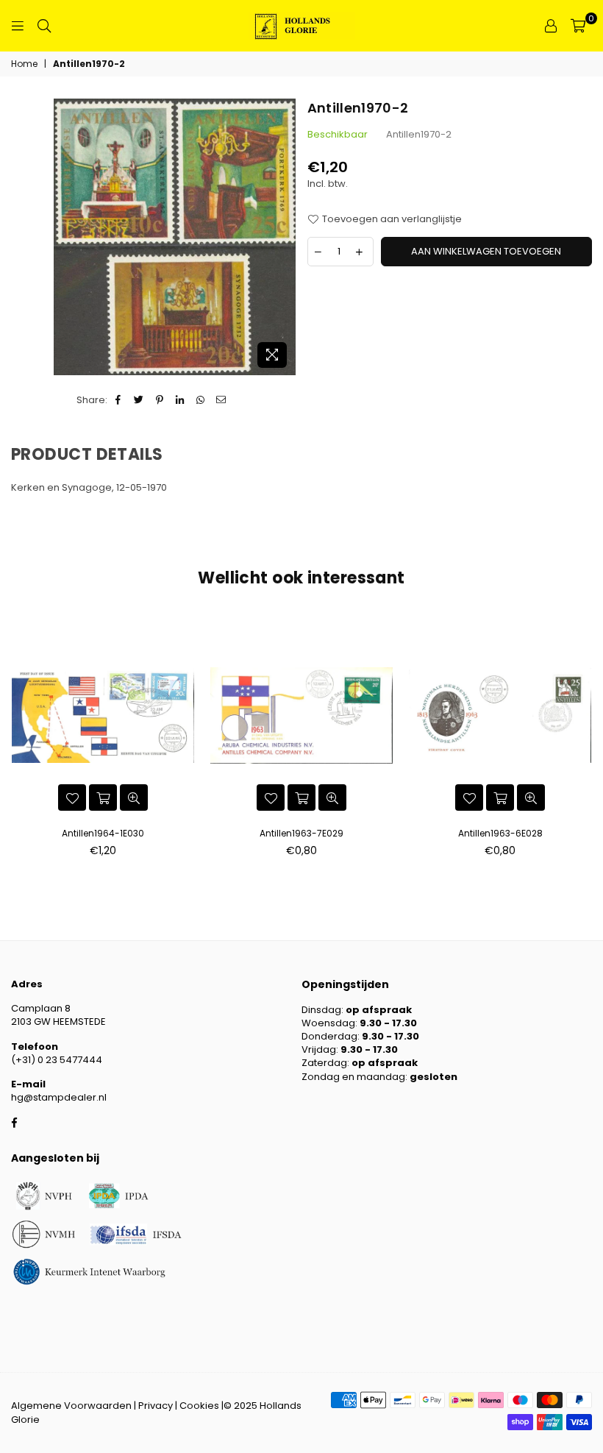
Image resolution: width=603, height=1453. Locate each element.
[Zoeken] (44, 26)
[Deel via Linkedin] (180, 400)
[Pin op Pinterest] (159, 400)
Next (586, 740)
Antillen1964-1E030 (103, 833)
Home (24, 64)
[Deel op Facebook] (118, 400)
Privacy (155, 1406)
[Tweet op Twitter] (139, 400)
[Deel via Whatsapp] (201, 400)
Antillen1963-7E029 (301, 833)
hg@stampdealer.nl (59, 1097)
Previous (16, 740)
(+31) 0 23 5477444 (56, 1060)
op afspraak (379, 1010)
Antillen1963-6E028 (500, 833)
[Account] (551, 26)
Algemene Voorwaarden (71, 1406)
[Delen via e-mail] (221, 400)
